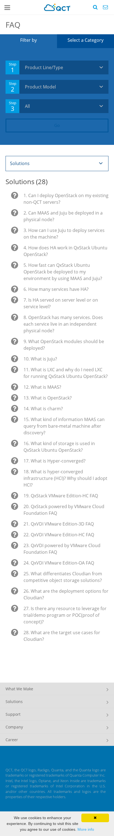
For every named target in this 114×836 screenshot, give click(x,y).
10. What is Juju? (40, 359)
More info (85, 829)
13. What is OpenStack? (48, 398)
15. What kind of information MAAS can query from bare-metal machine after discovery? (64, 426)
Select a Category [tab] (85, 40)
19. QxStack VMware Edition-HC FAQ (61, 496)
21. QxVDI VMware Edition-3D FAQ (59, 524)
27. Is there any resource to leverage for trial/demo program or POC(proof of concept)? (65, 615)
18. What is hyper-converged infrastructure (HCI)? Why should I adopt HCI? (65, 478)
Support (13, 714)
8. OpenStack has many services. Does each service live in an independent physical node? (63, 324)
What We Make (19, 688)
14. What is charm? (43, 409)
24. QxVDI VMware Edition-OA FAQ (59, 563)
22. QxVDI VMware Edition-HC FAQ (59, 535)
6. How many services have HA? (56, 289)
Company (14, 727)
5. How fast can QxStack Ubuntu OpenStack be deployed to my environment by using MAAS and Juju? (63, 271)
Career (12, 739)
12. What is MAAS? (42, 387)
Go (57, 125)
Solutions (14, 701)
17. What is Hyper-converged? (55, 461)
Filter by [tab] (28, 40)
